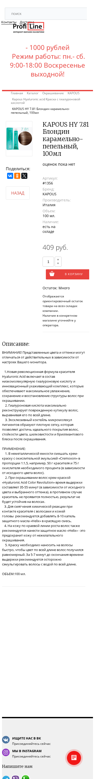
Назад (17, 193)
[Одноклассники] (17, 176)
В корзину (74, 274)
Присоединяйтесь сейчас (31, 741)
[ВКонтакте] (10, 176)
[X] (24, 176)
